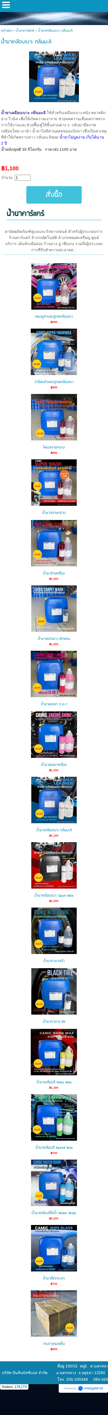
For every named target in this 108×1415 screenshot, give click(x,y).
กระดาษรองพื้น (54, 1344)
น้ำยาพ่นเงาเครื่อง (54, 765)
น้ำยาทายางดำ (54, 961)
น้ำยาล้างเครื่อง (54, 573)
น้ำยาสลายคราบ (54, 513)
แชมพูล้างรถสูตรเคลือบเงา (54, 317)
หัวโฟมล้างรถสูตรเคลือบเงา (54, 382)
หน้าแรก (6, 31)
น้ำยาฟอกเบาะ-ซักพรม (54, 639)
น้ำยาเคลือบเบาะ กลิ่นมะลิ (54, 830)
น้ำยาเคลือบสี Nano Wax (53, 1082)
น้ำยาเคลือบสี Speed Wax (54, 1148)
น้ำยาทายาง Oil (54, 1022)
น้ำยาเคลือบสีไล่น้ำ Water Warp (54, 1213)
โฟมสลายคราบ (54, 447)
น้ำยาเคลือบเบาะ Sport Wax (53, 896)
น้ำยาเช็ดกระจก (54, 1278)
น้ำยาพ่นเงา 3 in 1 (54, 704)
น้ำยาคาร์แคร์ (25, 31)
